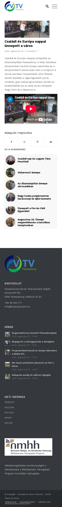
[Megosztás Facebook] (11, 142)
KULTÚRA (9, 407)
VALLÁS (9, 423)
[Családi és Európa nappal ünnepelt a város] (27, 29)
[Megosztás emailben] (50, 142)
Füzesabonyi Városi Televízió (30, 494)
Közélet (32, 51)
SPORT (8, 418)
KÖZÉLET (10, 402)
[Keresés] (45, 6)
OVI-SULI (9, 412)
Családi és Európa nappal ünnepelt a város (25, 43)
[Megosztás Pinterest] (37, 142)
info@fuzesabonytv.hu (17, 306)
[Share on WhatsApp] (24, 142)
